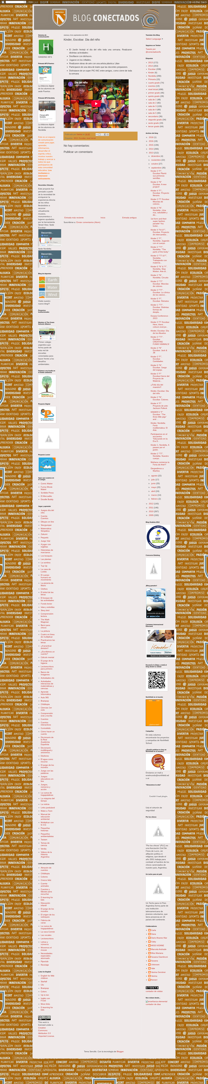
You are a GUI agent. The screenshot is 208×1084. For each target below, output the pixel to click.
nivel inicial (91, 138)
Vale (153, 968)
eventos (151, 86)
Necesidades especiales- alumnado (46, 955)
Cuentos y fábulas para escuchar (46, 891)
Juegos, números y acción (45, 786)
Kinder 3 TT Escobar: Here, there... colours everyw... (160, 324)
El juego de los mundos (47, 766)
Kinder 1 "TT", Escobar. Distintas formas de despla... (160, 308)
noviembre (156, 160)
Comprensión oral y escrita (47, 714)
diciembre (156, 156)
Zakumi (44, 534)
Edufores (45, 756)
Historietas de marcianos (47, 551)
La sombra (45, 562)
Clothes (44, 589)
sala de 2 (152, 103)
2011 (151, 507)
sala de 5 (152, 113)
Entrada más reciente (74, 217)
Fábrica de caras (45, 921)
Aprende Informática (46, 693)
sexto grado (153, 123)
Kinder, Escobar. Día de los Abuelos (160, 332)
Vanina (154, 976)
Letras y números (45, 943)
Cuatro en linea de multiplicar (47, 635)
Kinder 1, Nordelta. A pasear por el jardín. (160, 447)
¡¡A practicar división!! (46, 647)
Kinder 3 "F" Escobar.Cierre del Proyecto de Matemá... (160, 377)
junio (153, 483)
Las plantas (46, 559)
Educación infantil (45, 904)
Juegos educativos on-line (47, 778)
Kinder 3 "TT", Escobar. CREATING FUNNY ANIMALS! (160, 340)
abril (153, 491)
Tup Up (44, 566)
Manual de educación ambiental (45, 816)
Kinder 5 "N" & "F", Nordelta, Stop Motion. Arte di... (159, 268)
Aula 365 (45, 697)
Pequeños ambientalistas (47, 835)
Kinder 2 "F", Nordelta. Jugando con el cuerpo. (160, 240)
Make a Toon (46, 811)
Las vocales (46, 935)
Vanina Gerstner (158, 972)
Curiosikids (46, 728)
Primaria (152, 79)
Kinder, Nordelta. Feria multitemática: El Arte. (159, 426)
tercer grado (153, 126)
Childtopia (45, 704)
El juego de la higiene (47, 662)
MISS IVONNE (157, 945)
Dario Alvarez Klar (159, 938)
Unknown (155, 964)
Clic (42, 985)
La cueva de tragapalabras (47, 794)
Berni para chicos (45, 626)
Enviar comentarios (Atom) (88, 222)
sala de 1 (152, 99)
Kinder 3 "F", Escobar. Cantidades (157, 359)
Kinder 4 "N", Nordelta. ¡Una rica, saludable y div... (159, 211)
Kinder (151, 72)
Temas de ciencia (45, 844)
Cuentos (44, 719)
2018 (151, 137)
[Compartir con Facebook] (105, 134)
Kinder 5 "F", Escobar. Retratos (160, 299)
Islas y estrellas (47, 607)
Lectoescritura (47, 938)
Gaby (153, 941)
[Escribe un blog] (99, 134)
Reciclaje (45, 965)
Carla (153, 930)
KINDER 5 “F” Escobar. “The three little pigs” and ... (159, 415)
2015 (151, 145)
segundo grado (155, 119)
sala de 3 (152, 106)
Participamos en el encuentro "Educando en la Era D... (159, 437)
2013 (76, 138)
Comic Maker (47, 483)
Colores (44, 877)
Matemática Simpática (46, 529)
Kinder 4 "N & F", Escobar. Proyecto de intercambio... (160, 232)
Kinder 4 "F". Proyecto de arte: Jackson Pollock (159, 405)
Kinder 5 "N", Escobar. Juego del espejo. (159, 367)
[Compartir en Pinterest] (107, 134)
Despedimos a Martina (157, 469)
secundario (153, 116)
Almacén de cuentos (46, 869)
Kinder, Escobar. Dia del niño (160, 392)
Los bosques (46, 556)
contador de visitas (154, 991)
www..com (154, 700)
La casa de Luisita (46, 570)
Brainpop (45, 701)
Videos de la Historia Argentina (46, 854)
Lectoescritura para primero (47, 667)
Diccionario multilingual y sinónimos (46, 750)
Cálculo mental (47, 657)
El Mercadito (46, 496)
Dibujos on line (47, 522)
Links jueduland (48, 807)
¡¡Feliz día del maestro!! (157, 386)
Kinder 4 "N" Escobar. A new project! (158, 184)
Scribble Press (47, 493)
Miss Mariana (157, 953)
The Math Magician (45, 620)
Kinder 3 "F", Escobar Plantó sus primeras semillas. (158, 174)
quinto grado (154, 96)
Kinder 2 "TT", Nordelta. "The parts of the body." (160, 249)
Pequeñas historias (45, 829)
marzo (154, 495)
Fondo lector (46, 604)
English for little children (47, 977)
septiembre (156, 168)
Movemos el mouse (46, 948)
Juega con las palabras (47, 772)
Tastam (44, 839)
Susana (154, 961)
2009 (151, 515)
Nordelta (152, 76)
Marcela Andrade (158, 949)
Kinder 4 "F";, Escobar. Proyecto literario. (160, 193)
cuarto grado (154, 83)
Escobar (82, 138)
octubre (155, 164)
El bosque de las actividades (47, 599)
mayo (154, 487)
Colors (44, 991)
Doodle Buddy (47, 499)
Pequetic (45, 537)
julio (153, 479)
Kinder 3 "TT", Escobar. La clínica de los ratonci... (160, 292)
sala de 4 (152, 109)
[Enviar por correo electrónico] (97, 134)
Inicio (103, 217)
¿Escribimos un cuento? (48, 653)
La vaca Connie (48, 932)
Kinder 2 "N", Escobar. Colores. (160, 398)
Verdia (43, 849)
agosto (154, 475)
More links (45, 1004)
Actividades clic (47, 678)
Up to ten (45, 995)
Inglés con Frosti (45, 999)
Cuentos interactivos (46, 723)
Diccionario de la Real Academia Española (47, 741)
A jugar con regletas (46, 545)
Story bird (45, 610)
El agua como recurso (47, 760)
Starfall (44, 981)
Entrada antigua (129, 217)
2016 (151, 141)
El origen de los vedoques (48, 915)
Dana (153, 934)
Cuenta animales (45, 884)
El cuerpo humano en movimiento (46, 577)
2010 (151, 511)
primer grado (154, 93)
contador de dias (153, 1004)
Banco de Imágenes (45, 673)
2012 (151, 503)
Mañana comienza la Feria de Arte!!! (160, 463)
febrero (154, 499)
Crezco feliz (46, 880)
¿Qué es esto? (154, 724)
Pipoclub (44, 961)
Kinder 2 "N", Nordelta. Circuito (159, 276)
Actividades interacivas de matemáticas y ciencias (47, 685)
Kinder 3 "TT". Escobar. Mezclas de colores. (160, 283)
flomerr (154, 980)
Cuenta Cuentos (44, 517)
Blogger (120, 1051)
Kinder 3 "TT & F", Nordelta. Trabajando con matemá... (159, 259)
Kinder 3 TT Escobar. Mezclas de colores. (160, 201)
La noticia (45, 804)
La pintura (45, 631)
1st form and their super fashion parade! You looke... (159, 222)
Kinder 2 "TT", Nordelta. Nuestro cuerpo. (160, 456)
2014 (150, 66)
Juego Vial (45, 541)
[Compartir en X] (102, 134)
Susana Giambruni (159, 957)
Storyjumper (46, 525)
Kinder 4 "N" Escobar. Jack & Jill (159, 350)
